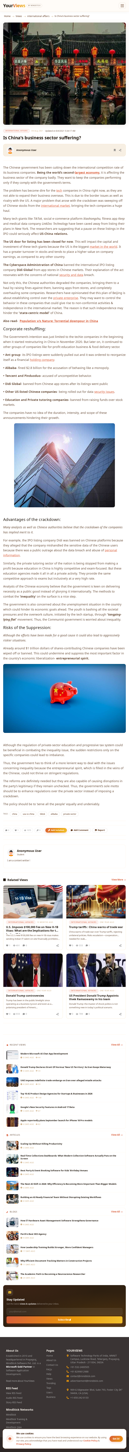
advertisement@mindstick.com (86, 1380)
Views (19, 16)
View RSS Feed (13, 1393)
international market (55, 206)
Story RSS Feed (14, 1402)
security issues (104, 392)
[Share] (120, 150)
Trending (51, 1383)
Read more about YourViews (20, 1380)
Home (7, 16)
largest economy (87, 172)
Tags (48, 1387)
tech (59, 190)
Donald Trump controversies (25, 995)
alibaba (54, 814)
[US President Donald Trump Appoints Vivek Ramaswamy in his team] (96, 970)
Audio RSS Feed (14, 1397)
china (14, 814)
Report (101, 830)
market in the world (103, 247)
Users (49, 1392)
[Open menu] (122, 6)
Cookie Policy (90, 1440)
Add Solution (57, 830)
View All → (117, 1044)
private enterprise (65, 298)
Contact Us (52, 1364)
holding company (42, 360)
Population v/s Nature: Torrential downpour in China (59, 321)
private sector (69, 814)
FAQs (49, 1369)
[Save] (114, 150)
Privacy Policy (23, 1443)
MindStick (11, 1414)
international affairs (38, 16)
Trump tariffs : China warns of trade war (96, 927)
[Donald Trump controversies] (33, 970)
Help (48, 1374)
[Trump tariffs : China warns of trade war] (96, 901)
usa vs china (28, 814)
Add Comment (81, 830)
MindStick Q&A (14, 1427)
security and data (71, 275)
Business (50, 1397)
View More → (119, 879)
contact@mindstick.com (82, 1376)
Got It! (116, 1438)
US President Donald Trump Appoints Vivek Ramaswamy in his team (94, 997)
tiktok (42, 814)
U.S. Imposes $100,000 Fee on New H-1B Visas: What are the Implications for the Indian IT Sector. (32, 929)
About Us (51, 1360)
